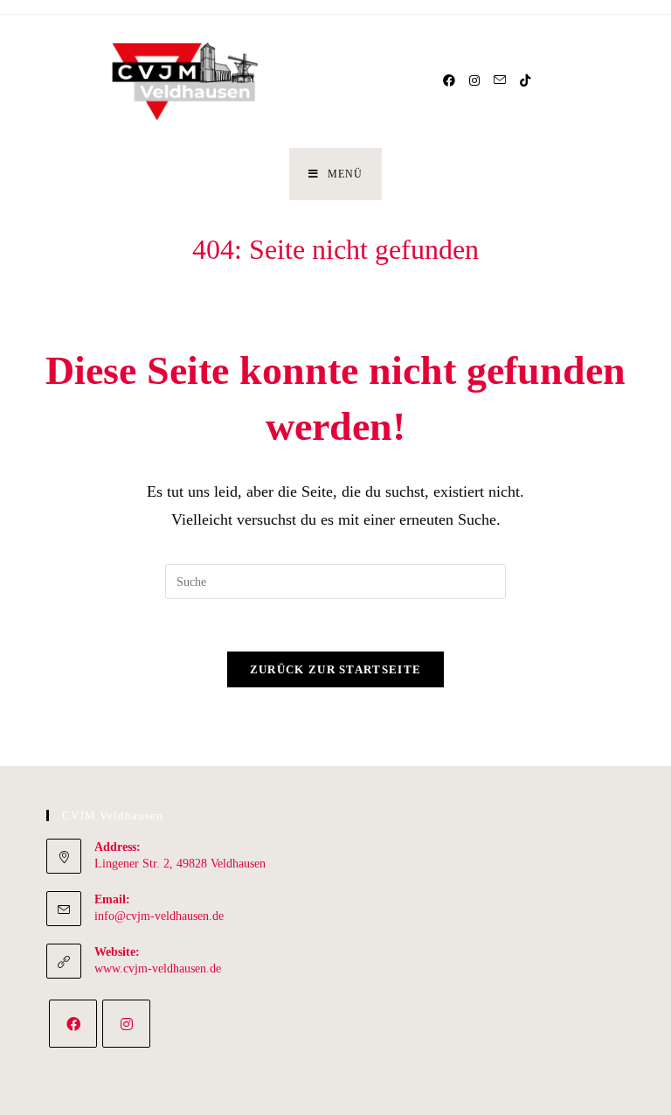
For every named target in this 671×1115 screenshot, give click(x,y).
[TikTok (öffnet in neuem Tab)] (525, 80)
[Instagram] (126, 1024)
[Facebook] (73, 1024)
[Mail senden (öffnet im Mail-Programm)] (500, 80)
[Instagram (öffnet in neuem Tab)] (474, 80)
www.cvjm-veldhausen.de (157, 968)
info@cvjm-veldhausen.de (159, 916)
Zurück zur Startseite (335, 669)
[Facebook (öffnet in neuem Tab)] (449, 80)
